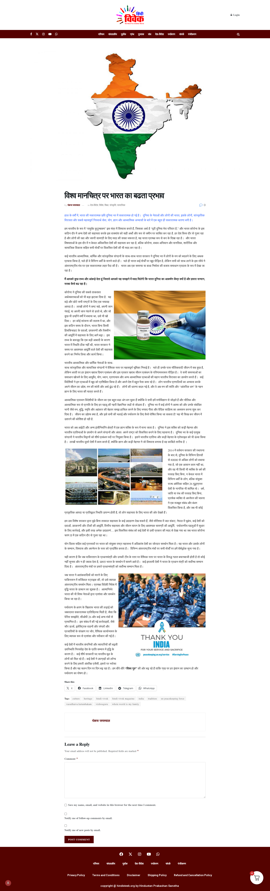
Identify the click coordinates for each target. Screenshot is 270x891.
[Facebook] (121, 854)
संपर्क (181, 34)
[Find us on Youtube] (49, 34)
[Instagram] (139, 854)
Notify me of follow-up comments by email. (88, 818)
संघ (149, 34)
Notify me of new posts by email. (82, 830)
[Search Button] (238, 34)
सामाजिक (121, 205)
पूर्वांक (123, 34)
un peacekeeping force (172, 698)
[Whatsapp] (158, 854)
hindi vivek (102, 698)
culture (76, 698)
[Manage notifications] (8, 883)
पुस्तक (141, 34)
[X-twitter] (130, 854)
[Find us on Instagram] (43, 34)
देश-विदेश (159, 34)
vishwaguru (102, 704)
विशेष (101, 205)
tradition (152, 698)
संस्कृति (113, 205)
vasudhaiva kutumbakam (79, 704)
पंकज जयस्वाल (74, 205)
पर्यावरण (171, 34)
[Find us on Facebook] (31, 34)
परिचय (101, 34)
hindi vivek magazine (123, 698)
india (141, 698)
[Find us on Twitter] (37, 34)
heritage (88, 698)
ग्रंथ (132, 34)
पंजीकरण (192, 34)
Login (236, 15)
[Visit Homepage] (130, 15)
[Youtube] (148, 854)
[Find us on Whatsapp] (56, 34)
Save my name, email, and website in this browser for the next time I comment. (112, 805)
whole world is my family (125, 704)
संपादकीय (112, 34)
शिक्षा (107, 205)
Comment (71, 759)
